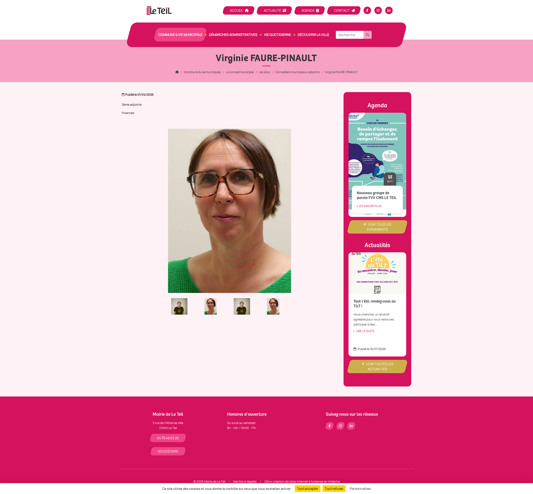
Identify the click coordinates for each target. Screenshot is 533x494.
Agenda (307, 10)
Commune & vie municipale (180, 34)
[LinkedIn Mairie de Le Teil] (389, 10)
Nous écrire (168, 451)
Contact (342, 10)
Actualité (272, 10)
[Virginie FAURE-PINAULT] (183, 306)
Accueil (236, 10)
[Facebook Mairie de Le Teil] (367, 10)
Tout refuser (334, 488)
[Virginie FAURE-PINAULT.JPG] (214, 306)
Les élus (264, 72)
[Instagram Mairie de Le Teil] (378, 10)
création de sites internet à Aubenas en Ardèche (306, 481)
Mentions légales (245, 481)
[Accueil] (177, 72)
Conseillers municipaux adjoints (297, 72)
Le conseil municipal (240, 72)
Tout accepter (307, 488)
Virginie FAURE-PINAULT (341, 72)
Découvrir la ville (313, 34)
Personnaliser (360, 488)
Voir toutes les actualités (380, 366)
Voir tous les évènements (379, 227)
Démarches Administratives (233, 34)
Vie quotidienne (277, 34)
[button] (367, 35)
